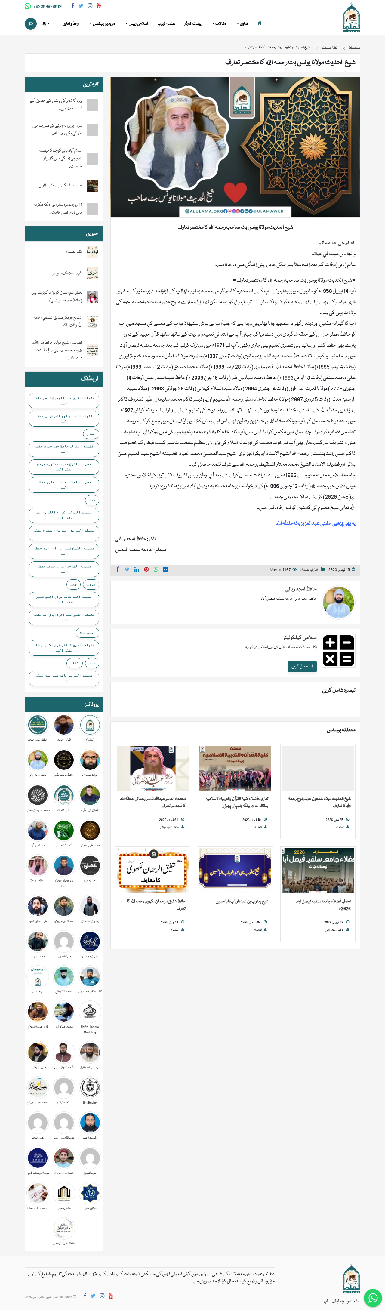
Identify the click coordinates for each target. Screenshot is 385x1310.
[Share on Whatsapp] (156, 570)
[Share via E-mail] (165, 570)
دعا (92, 500)
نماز (91, 433)
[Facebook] (72, 7)
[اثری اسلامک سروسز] (92, 273)
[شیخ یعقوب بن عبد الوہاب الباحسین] (235, 871)
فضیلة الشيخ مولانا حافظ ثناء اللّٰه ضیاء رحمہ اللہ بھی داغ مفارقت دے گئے (57, 350)
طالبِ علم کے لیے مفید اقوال (60, 185)
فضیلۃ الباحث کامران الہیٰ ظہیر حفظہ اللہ (64, 599)
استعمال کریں (302, 666)
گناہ (74, 663)
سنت (92, 663)
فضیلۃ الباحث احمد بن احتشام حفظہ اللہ (64, 533)
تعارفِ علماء (309, 570)
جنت (73, 584)
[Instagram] (90, 7)
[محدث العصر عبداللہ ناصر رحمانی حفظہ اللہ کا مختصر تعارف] (153, 768)
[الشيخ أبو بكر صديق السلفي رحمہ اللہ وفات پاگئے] (92, 321)
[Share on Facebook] (117, 570)
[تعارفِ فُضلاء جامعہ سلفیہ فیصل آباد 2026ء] (318, 871)
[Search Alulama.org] (31, 24)
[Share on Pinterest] (146, 570)
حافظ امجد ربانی (301, 589)
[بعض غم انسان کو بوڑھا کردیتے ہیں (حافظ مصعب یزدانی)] (92, 297)
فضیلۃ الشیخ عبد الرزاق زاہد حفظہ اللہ (64, 617)
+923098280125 (48, 6)
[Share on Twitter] (127, 570)
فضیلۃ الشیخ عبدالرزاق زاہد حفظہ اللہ (64, 551)
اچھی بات (87, 632)
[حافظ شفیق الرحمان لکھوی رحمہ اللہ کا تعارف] (153, 871)
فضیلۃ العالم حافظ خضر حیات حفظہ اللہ (64, 449)
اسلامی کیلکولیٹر (300, 638)
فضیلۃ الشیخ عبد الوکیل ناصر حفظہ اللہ (64, 400)
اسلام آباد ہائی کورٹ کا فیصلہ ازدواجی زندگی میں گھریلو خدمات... (60, 158)
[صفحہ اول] (259, 24)
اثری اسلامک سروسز (67, 273)
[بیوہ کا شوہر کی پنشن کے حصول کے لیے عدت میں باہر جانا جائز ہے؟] (92, 105)
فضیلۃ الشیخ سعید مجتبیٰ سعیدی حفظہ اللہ (64, 466)
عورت (91, 584)
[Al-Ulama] (351, 17)
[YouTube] (99, 7)
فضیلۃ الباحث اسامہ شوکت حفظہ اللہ (64, 569)
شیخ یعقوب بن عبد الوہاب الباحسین (242, 901)
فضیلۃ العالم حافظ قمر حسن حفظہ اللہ (64, 678)
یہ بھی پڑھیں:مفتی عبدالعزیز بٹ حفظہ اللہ (316, 523)
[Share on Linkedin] (137, 570)
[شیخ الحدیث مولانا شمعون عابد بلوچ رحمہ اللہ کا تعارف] (318, 768)
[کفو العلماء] (92, 252)
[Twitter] (81, 7)
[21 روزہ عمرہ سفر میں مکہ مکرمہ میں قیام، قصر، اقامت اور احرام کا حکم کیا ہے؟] (92, 209)
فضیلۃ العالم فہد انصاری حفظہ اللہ (64, 484)
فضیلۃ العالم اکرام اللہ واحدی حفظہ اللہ (64, 515)
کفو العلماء (74, 252)
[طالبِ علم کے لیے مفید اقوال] (92, 186)
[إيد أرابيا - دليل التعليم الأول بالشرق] (351, 1278)
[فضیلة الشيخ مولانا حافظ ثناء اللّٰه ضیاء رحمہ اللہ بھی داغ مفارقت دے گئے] (92, 350)
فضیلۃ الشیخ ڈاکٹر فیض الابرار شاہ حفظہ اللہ (64, 647)
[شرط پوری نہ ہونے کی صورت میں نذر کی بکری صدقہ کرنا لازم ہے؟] (92, 130)
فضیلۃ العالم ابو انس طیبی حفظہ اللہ (64, 418)
